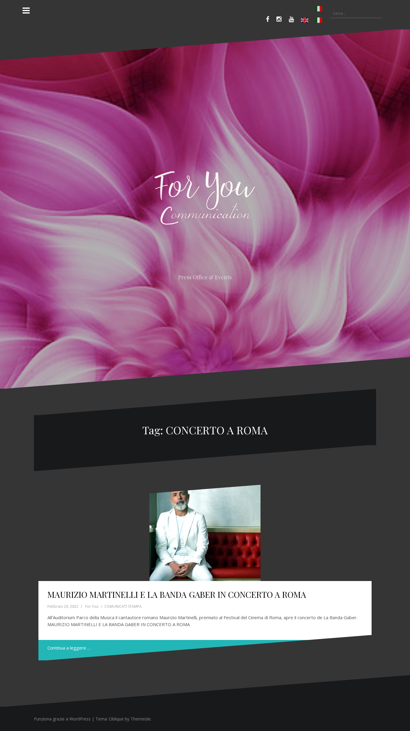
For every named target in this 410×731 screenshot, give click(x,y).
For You (91, 606)
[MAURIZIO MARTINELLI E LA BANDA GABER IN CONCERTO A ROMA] (205, 529)
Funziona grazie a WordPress (62, 719)
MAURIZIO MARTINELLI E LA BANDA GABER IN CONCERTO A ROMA (176, 594)
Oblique (116, 719)
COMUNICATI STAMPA (123, 606)
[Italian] (312, 8)
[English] (305, 20)
